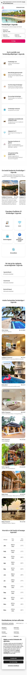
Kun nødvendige (13, 662)
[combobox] (13, 31)
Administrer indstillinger (13, 665)
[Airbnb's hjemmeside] (3, 7)
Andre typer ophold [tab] (20, 623)
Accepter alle (13, 658)
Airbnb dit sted (20, 7)
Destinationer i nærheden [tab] (8, 623)
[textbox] (7, 36)
